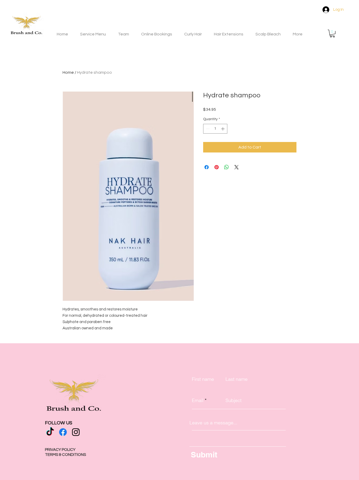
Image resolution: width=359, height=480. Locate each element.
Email (197, 400)
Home (68, 72)
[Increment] (223, 128)
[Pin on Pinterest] (216, 167)
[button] (332, 33)
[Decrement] (207, 128)
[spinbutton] (215, 128)
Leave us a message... (213, 422)
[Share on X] (236, 167)
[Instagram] (76, 432)
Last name (236, 379)
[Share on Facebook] (206, 167)
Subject (233, 400)
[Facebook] (63, 432)
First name (203, 379)
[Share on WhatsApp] (226, 167)
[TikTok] (50, 432)
